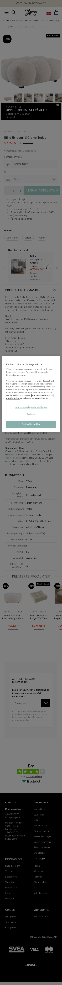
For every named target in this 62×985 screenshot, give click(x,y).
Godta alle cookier (31, 424)
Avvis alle (31, 414)
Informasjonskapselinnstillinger (31, 407)
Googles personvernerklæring (34, 398)
